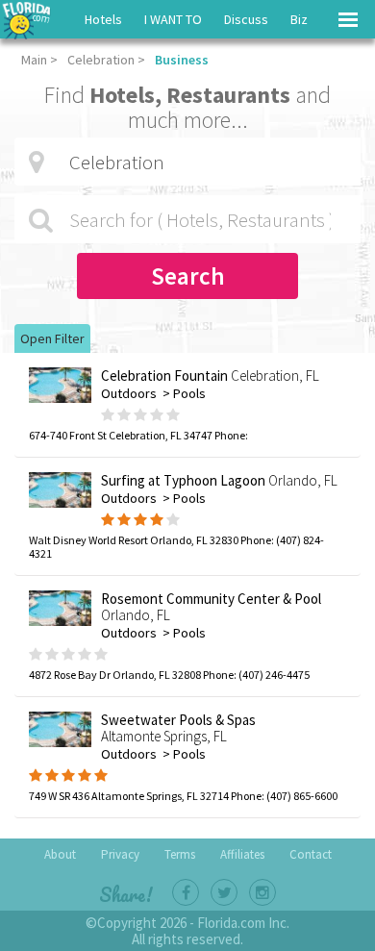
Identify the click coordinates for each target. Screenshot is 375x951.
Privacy (120, 854)
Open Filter (52, 338)
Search (188, 276)
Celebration (101, 59)
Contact (310, 854)
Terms (179, 854)
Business (182, 59)
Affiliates (242, 854)
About (60, 854)
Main (34, 59)
